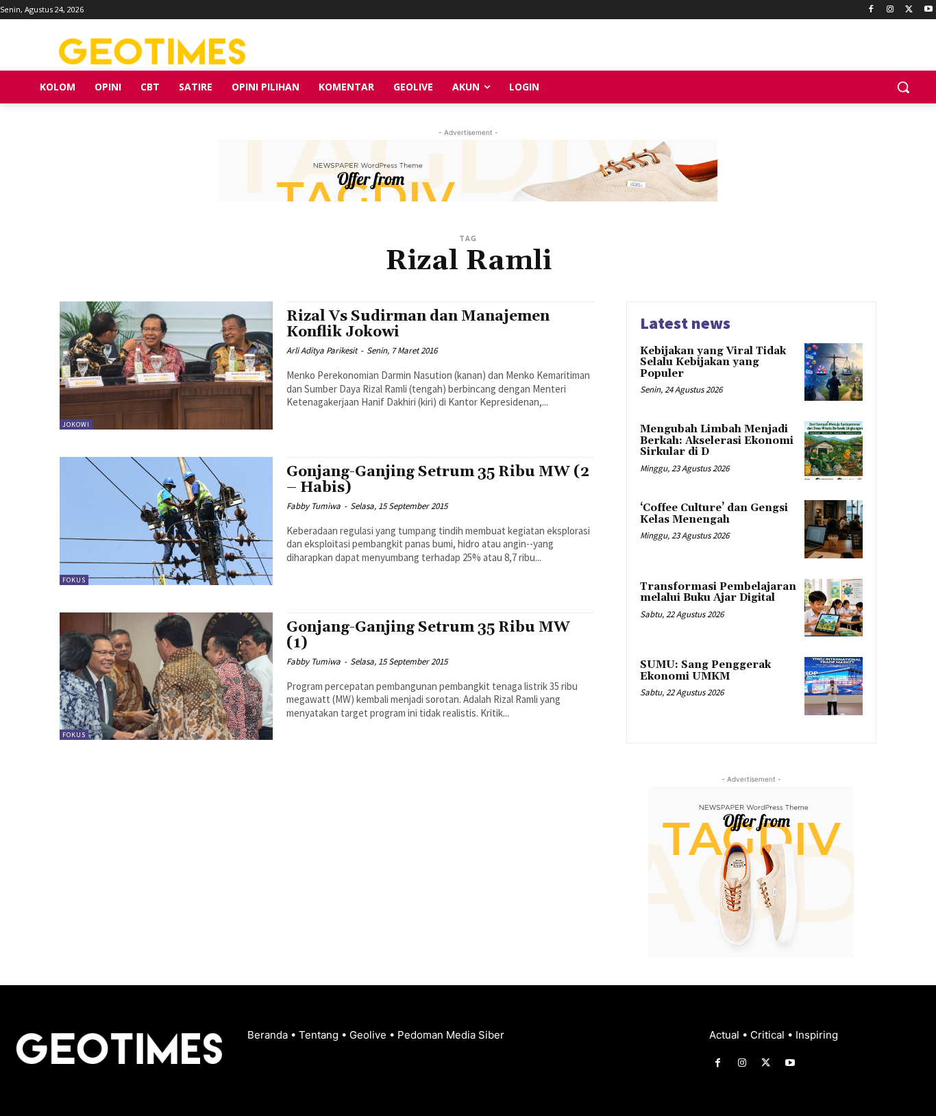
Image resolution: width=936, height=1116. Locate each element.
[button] (903, 87)
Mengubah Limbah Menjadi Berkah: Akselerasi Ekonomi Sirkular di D (716, 440)
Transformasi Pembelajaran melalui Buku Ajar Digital (718, 592)
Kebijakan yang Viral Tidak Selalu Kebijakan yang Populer (713, 362)
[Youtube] (928, 10)
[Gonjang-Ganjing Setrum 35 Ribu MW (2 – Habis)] (166, 521)
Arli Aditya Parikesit (321, 350)
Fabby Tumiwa (313, 506)
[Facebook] (871, 10)
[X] (909, 10)
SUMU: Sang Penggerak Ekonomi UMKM (705, 670)
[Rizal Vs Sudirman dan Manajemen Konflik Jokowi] (166, 365)
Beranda (269, 1034)
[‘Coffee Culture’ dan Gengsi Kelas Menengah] (833, 529)
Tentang (320, 1034)
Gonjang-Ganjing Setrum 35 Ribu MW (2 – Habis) (437, 480)
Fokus (74, 579)
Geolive (369, 1034)
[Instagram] (890, 10)
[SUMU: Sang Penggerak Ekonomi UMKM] (833, 686)
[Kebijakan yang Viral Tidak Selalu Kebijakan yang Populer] (833, 372)
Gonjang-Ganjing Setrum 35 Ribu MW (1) (428, 635)
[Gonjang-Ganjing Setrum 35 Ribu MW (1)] (166, 676)
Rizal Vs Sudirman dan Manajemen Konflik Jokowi (418, 324)
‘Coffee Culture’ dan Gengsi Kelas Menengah (714, 513)
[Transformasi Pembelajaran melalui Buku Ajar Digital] (833, 608)
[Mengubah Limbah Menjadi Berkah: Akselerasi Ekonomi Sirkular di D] (833, 450)
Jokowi (76, 424)
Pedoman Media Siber (450, 1034)
